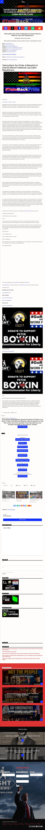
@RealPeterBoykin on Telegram (22, 460)
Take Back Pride (26, 7)
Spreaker (17, 824)
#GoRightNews (6, 670)
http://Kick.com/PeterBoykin (9, 44)
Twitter (26, 823)
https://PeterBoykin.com (8, 43)
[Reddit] (21, 506)
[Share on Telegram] (25, 28)
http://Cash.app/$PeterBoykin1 (11, 59)
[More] (31, 506)
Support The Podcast (22, 426)
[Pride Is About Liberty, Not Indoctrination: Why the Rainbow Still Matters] (36, 494)
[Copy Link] (27, 506)
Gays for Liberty (11, 509)
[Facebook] (14, 506)
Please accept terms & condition (8, 572)
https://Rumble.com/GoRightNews (8, 351)
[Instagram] (23, 506)
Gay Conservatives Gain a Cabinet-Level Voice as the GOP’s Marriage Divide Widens (22, 712)
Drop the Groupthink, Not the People (9, 651)
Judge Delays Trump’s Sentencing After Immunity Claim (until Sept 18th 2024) (22, 736)
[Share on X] (12, 28)
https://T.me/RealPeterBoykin (7, 297)
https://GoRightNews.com (11, 418)
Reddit (22, 824)
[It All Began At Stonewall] (8, 494)
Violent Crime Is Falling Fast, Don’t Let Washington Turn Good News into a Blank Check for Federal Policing (21, 659)
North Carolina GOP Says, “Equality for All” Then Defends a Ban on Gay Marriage (23, 694)
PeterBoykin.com (23, 284)
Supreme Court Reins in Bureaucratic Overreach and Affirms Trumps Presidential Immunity (23, 751)
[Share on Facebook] (19, 28)
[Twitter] (20, 506)
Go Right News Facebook (22, 450)
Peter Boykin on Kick (22, 455)
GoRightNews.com (7, 284)
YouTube (10, 824)
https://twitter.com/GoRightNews (11, 50)
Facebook (21, 823)
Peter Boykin (21, 19)
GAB (39, 824)
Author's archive (22, 519)
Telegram (15, 823)
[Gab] (18, 506)
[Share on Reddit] (39, 28)
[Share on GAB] (32, 28)
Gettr (35, 824)
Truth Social (28, 824)
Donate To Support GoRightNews (22, 439)
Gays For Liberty (18, 7)
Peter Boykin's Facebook (22, 465)
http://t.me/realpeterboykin (11, 51)
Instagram (38, 823)
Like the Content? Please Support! (9, 54)
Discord (32, 823)
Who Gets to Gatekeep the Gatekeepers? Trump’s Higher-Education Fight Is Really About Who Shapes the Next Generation (22, 649)
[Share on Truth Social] (5, 28)
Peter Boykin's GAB (22, 470)
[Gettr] (29, 506)
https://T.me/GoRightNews (7, 300)
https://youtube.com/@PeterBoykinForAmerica (14, 47)
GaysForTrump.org (28, 210)
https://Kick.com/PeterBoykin (7, 305)
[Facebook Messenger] (25, 506)
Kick (9, 823)
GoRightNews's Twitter (22, 446)
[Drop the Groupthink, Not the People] (22, 494)
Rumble (5, 824)
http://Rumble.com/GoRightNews (11, 46)
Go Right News (16, 282)
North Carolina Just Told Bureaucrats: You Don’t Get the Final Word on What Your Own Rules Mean (21, 653)
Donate (4, 823)
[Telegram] (16, 506)
